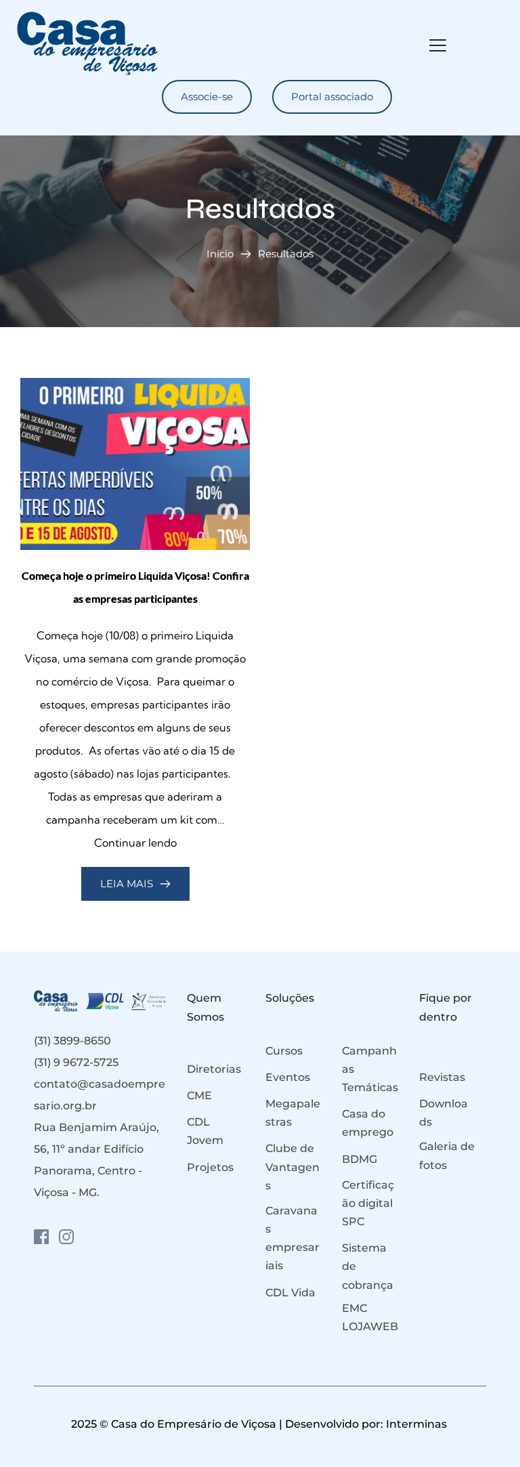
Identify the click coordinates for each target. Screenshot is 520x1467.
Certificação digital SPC (368, 1203)
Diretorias (214, 1069)
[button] (437, 45)
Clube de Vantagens (292, 1166)
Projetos (210, 1167)
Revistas (442, 1077)
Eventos (287, 1077)
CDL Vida (290, 1292)
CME (199, 1095)
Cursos (284, 1050)
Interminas (418, 1424)
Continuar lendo (135, 842)
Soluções (289, 998)
